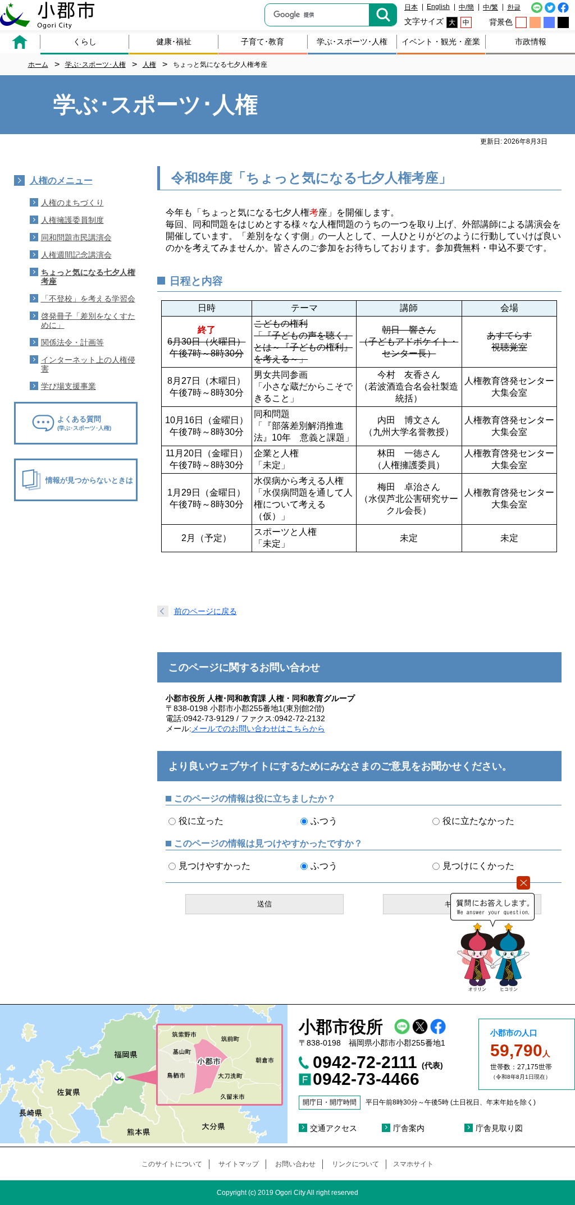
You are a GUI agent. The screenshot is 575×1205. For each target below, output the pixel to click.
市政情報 (530, 41)
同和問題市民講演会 (76, 237)
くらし (85, 41)
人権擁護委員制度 (72, 220)
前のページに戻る (205, 611)
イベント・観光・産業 (440, 41)
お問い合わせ (295, 1164)
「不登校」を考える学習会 (88, 298)
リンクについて (355, 1164)
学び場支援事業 (68, 386)
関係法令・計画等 (72, 342)
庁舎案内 (409, 1128)
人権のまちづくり (72, 202)
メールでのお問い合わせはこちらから (258, 728)
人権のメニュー (61, 180)
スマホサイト (413, 1164)
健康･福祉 (173, 41)
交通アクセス (333, 1128)
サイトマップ (238, 1164)
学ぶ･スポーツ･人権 (352, 41)
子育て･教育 (262, 41)
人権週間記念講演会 (76, 254)
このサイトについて (172, 1164)
